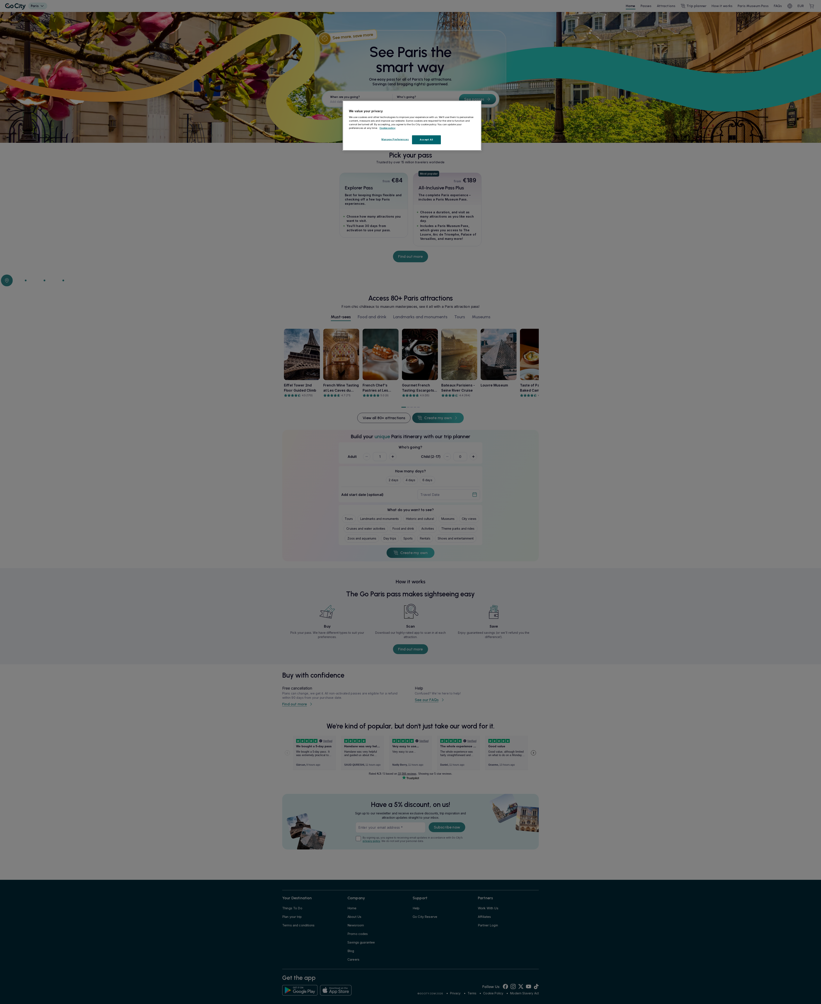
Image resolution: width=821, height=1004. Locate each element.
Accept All (426, 139)
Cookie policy (387, 127)
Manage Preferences (395, 139)
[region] (412, 125)
